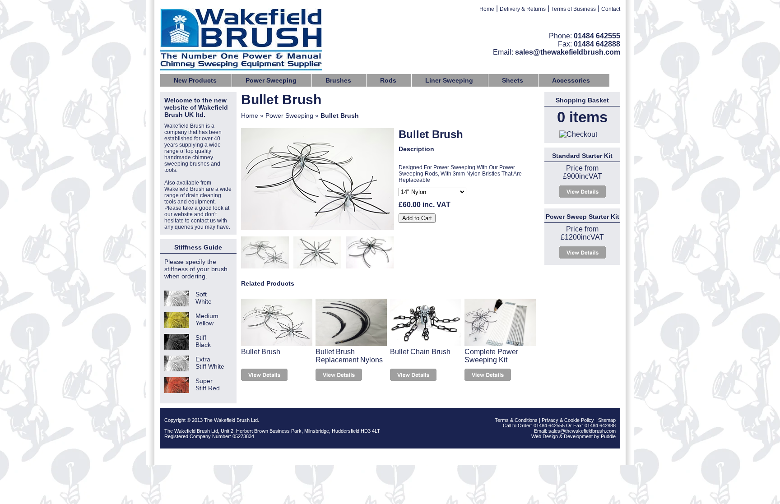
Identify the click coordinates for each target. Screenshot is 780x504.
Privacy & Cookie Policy (568, 420)
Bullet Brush (260, 352)
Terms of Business (573, 9)
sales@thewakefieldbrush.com (567, 52)
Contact (610, 9)
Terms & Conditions (516, 420)
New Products (195, 80)
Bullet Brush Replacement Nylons (349, 356)
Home (486, 9)
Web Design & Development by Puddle (573, 436)
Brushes (338, 80)
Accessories (571, 80)
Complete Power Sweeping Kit (491, 356)
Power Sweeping (271, 80)
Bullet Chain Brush (420, 352)
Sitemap (607, 420)
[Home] (241, 41)
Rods (388, 80)
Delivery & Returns (523, 9)
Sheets (512, 80)
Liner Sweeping (449, 80)
